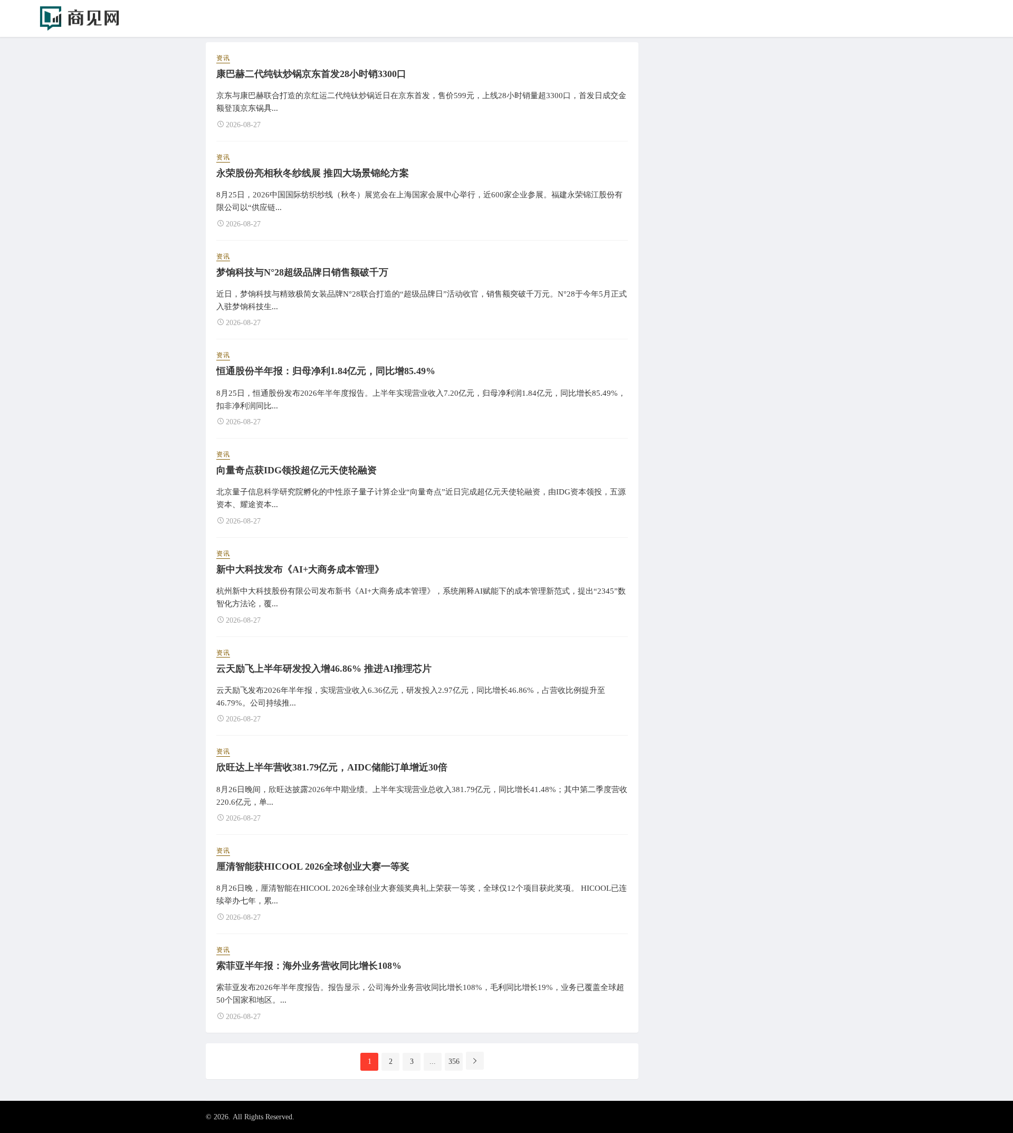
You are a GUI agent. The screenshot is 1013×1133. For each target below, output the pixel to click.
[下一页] (475, 1061)
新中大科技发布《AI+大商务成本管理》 (300, 569)
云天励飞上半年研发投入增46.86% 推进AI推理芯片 (324, 668)
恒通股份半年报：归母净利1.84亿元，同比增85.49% (325, 371)
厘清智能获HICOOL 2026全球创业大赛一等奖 (312, 866)
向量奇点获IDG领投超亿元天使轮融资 (296, 470)
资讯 (223, 58)
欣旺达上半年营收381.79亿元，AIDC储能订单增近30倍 (331, 767)
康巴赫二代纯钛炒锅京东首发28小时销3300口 (311, 74)
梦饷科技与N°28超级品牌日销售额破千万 (302, 272)
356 (454, 1061)
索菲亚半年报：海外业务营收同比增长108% (309, 965)
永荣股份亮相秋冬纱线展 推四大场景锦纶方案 (312, 173)
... (432, 1061)
